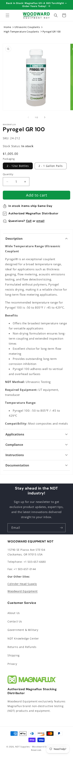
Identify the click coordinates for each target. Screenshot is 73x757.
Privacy (12, 664)
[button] (7, 15)
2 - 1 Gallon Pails (51, 166)
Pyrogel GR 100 (51, 31)
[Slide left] (28, 117)
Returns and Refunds (21, 647)
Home (7, 27)
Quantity (8, 174)
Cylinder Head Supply (22, 584)
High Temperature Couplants (21, 31)
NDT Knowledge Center (23, 638)
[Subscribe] (61, 527)
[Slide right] (45, 117)
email (40, 221)
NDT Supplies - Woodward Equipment (35, 746)
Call (29, 221)
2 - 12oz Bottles (18, 166)
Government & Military (22, 630)
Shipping (13, 655)
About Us (13, 613)
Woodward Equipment (22, 591)
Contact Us (14, 621)
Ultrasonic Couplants (27, 27)
